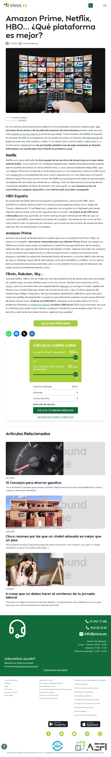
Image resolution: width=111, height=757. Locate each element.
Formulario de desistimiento (51, 683)
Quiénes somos (10, 692)
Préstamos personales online (86, 688)
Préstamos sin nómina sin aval (87, 703)
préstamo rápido (40, 304)
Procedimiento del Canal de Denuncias (55, 689)
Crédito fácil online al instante (86, 699)
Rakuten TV (66, 286)
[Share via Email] (32, 334)
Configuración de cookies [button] (55, 670)
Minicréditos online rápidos (85, 715)
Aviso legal (8, 695)
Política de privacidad (48, 698)
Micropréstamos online (84, 707)
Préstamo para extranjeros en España (90, 680)
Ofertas (7, 683)
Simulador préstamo (83, 696)
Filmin (9, 286)
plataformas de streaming (25, 133)
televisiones (92, 137)
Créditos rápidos (81, 684)
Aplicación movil (46, 680)
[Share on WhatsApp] (9, 334)
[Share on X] (24, 334)
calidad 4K (16, 174)
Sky (73, 289)
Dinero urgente (80, 711)
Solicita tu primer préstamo (55, 410)
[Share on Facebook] (16, 334)
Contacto (8, 689)
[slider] (75, 357)
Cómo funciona (10, 680)
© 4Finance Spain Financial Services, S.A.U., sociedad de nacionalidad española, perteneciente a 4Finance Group (55, 753)
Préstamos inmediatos (83, 692)
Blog (6, 686)
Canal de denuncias (47, 686)
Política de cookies (46, 692)
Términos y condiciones (49, 695)
